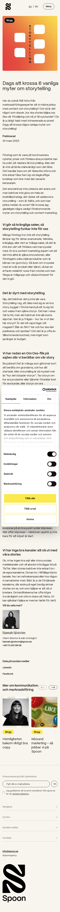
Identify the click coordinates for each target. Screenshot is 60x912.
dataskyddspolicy (20, 793)
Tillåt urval (30, 508)
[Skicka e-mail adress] (54, 784)
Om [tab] (49, 399)
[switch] (51, 464)
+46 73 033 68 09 (12, 645)
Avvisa (30, 519)
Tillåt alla (30, 498)
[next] (53, 687)
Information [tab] (29, 399)
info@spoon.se (10, 851)
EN (36, 6)
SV (30, 6)
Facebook (8, 673)
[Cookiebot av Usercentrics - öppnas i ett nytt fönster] (42, 390)
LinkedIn (7, 667)
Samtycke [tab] (10, 399)
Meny (49, 6)
